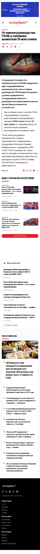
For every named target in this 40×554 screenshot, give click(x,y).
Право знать (6, 522)
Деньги (4, 535)
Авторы (4, 510)
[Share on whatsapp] (11, 46)
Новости (5, 29)
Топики (4, 513)
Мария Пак (5, 44)
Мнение (4, 541)
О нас (4, 504)
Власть (4, 538)
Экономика (6, 525)
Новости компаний (9, 543)
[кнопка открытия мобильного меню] (3, 22)
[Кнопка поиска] (35, 22)
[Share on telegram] (15, 46)
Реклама (5, 507)
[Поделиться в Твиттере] (7, 46)
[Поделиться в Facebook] (3, 46)
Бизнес (4, 528)
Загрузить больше (20, 236)
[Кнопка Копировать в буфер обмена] (18, 46)
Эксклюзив (6, 519)
